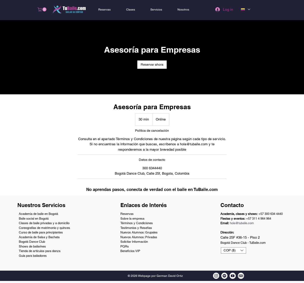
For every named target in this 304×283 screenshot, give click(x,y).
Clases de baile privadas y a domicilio (44, 223)
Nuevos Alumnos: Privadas (138, 237)
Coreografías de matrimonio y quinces (44, 228)
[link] (152, 64)
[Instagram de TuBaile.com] (216, 276)
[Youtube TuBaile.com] (233, 276)
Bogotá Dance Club (32, 241)
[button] (42, 9)
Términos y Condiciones (136, 223)
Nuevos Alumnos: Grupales (139, 232)
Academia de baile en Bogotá (38, 214)
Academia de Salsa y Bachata (39, 237)
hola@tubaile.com (242, 223)
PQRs (124, 246)
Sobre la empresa (132, 218)
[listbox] (233, 250)
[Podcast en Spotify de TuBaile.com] (224, 276)
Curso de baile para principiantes (41, 232)
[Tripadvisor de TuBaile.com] (241, 276)
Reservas (127, 214)
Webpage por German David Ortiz (160, 275)
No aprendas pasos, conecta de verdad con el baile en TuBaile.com (152, 189)
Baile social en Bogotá (34, 218)
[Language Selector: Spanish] (245, 9)
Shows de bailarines (32, 246)
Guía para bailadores (33, 255)
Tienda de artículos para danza (39, 251)
